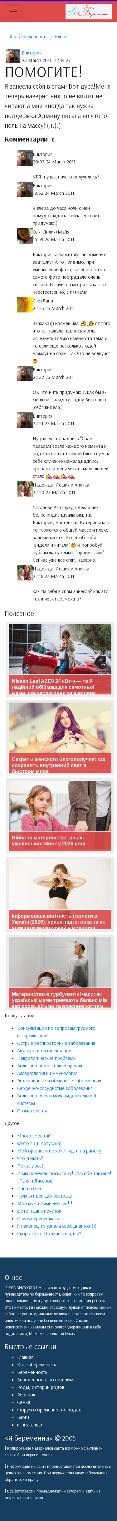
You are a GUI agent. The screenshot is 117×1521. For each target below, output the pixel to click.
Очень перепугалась (38, 1218)
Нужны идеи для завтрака (44, 1196)
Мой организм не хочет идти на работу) (60, 1150)
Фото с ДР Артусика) (39, 1143)
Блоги (61, 36)
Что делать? (30, 1158)
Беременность (32, 1372)
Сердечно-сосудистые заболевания (55, 1088)
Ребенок (26, 1394)
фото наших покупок (39, 1211)
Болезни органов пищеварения (49, 1065)
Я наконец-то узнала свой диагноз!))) (56, 1226)
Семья (23, 1402)
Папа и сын (29, 1188)
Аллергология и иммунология (47, 1073)
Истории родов (48, 1387)
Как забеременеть (36, 1364)
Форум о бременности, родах (49, 1409)
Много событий (34, 1135)
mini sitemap (29, 1424)
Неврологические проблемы (46, 1058)
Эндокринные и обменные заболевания (59, 1080)
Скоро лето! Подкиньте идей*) (50, 1233)
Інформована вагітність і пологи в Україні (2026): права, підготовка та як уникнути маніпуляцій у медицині (58, 922)
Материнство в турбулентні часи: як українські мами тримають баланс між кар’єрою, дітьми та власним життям (59, 1000)
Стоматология (32, 1110)
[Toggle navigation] (13, 11)
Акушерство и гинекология (44, 1050)
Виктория (31, 52)
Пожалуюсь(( (31, 1166)
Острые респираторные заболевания (56, 1043)
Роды (23, 1387)
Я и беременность (29, 36)
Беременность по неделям (45, 1379)
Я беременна (28, 1437)
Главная (25, 1357)
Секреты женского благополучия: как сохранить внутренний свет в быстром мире (58, 765)
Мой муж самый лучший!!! (44, 1203)
